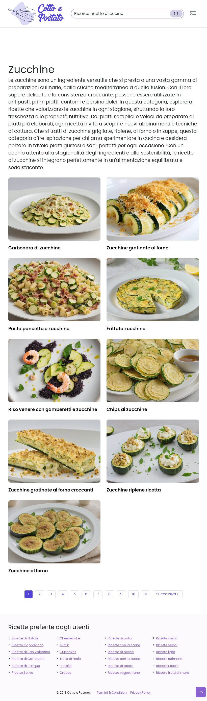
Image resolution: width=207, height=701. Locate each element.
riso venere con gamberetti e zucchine (52, 409)
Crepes (65, 672)
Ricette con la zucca (124, 659)
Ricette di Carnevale (28, 659)
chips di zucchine (127, 409)
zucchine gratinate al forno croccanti (50, 490)
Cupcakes (68, 652)
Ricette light (165, 652)
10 (133, 594)
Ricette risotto (167, 666)
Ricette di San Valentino (31, 652)
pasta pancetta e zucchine (38, 329)
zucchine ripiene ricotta (134, 490)
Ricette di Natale (25, 638)
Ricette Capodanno (27, 645)
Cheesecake (70, 638)
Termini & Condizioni (112, 692)
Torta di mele (70, 659)
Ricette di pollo (120, 638)
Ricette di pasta (121, 666)
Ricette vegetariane (124, 672)
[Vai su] (201, 692)
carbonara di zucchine (34, 248)
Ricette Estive (22, 672)
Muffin (64, 645)
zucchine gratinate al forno (137, 248)
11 (146, 594)
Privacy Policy (140, 692)
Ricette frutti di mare (172, 672)
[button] (193, 14)
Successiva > (167, 594)
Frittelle (65, 666)
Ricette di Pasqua (26, 666)
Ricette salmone (169, 659)
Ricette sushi (166, 638)
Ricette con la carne (124, 645)
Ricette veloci (166, 645)
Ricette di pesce (121, 652)
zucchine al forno (28, 571)
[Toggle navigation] (193, 14)
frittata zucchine (126, 329)
